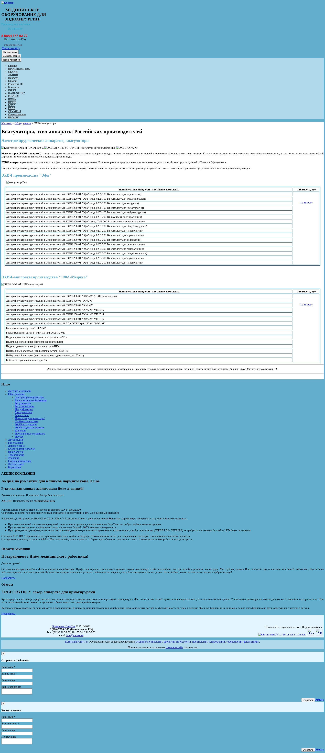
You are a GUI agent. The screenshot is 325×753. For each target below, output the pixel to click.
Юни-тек (6, 123)
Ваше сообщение (11, 686)
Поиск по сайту (11, 48)
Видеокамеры (23, 403)
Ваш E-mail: (9, 673)
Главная (12, 65)
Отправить (308, 700)
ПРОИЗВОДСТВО (19, 68)
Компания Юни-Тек (63, 626)
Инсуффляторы (24, 409)
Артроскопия (15, 439)
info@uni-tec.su (74, 635)
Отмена (319, 699)
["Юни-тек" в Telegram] (282, 634)
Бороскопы (14, 467)
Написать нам (10, 52)
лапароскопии (217, 641)
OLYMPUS (14, 111)
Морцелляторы (23, 412)
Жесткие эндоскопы (19, 391)
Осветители (22, 415)
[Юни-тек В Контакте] (319, 634)
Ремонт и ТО (15, 84)
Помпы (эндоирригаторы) (30, 418)
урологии (169, 641)
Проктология (15, 451)
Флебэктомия (16, 464)
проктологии (199, 641)
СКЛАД (13, 71)
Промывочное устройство (30, 433)
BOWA (12, 99)
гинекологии (183, 641)
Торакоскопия (16, 454)
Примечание (8, 736)
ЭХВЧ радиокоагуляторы (29, 427)
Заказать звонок (11, 56)
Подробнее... (8, 577)
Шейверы (20, 430)
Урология (13, 458)
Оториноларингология (21, 448)
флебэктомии (251, 641)
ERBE (11, 108)
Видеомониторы (24, 406)
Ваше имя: (8, 667)
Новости (13, 77)
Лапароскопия (16, 445)
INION (12, 90)
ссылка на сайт (174, 647)
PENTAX (13, 96)
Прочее (19, 436)
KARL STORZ (16, 93)
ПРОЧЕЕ (13, 117)
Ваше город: (8, 680)
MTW (11, 105)
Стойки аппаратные (26, 421)
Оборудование (23, 123)
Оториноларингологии (149, 641)
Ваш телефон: (10, 723)
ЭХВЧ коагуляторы (26, 424)
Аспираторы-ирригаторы (29, 397)
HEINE (12, 102)
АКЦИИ (13, 74)
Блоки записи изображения (30, 400)
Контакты (13, 87)
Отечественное (17, 114)
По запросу (306, 202)
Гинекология (15, 442)
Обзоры (12, 80)
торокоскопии (234, 641)
